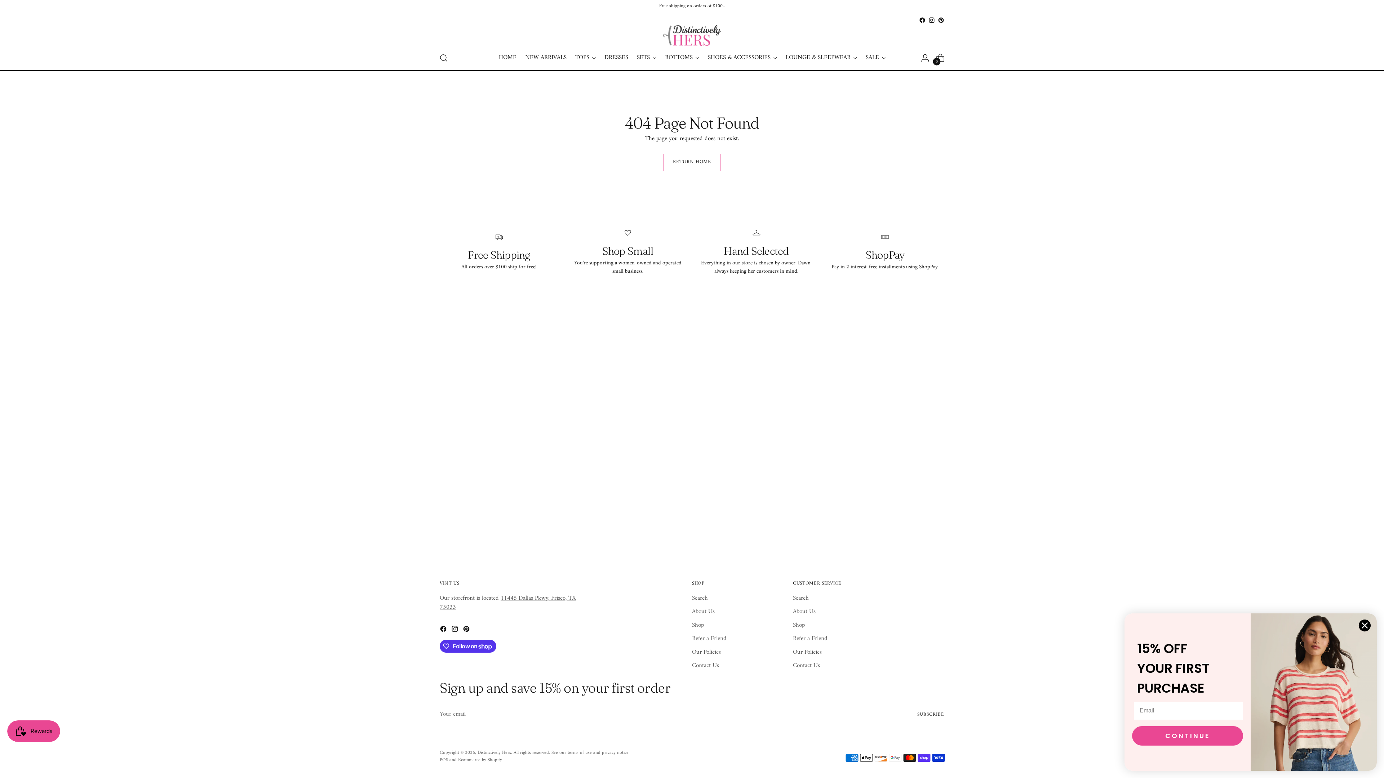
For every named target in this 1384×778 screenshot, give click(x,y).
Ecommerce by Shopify (480, 760)
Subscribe (930, 714)
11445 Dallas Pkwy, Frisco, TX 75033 (508, 603)
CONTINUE (1187, 735)
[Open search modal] (443, 58)
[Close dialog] (1364, 625)
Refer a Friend (709, 638)
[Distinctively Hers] (692, 35)
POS (444, 760)
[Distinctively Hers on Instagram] (931, 20)
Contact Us (705, 665)
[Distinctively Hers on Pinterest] (941, 20)
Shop (698, 625)
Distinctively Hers (494, 752)
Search (700, 598)
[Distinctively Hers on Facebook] (922, 20)
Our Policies (706, 652)
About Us (703, 611)
